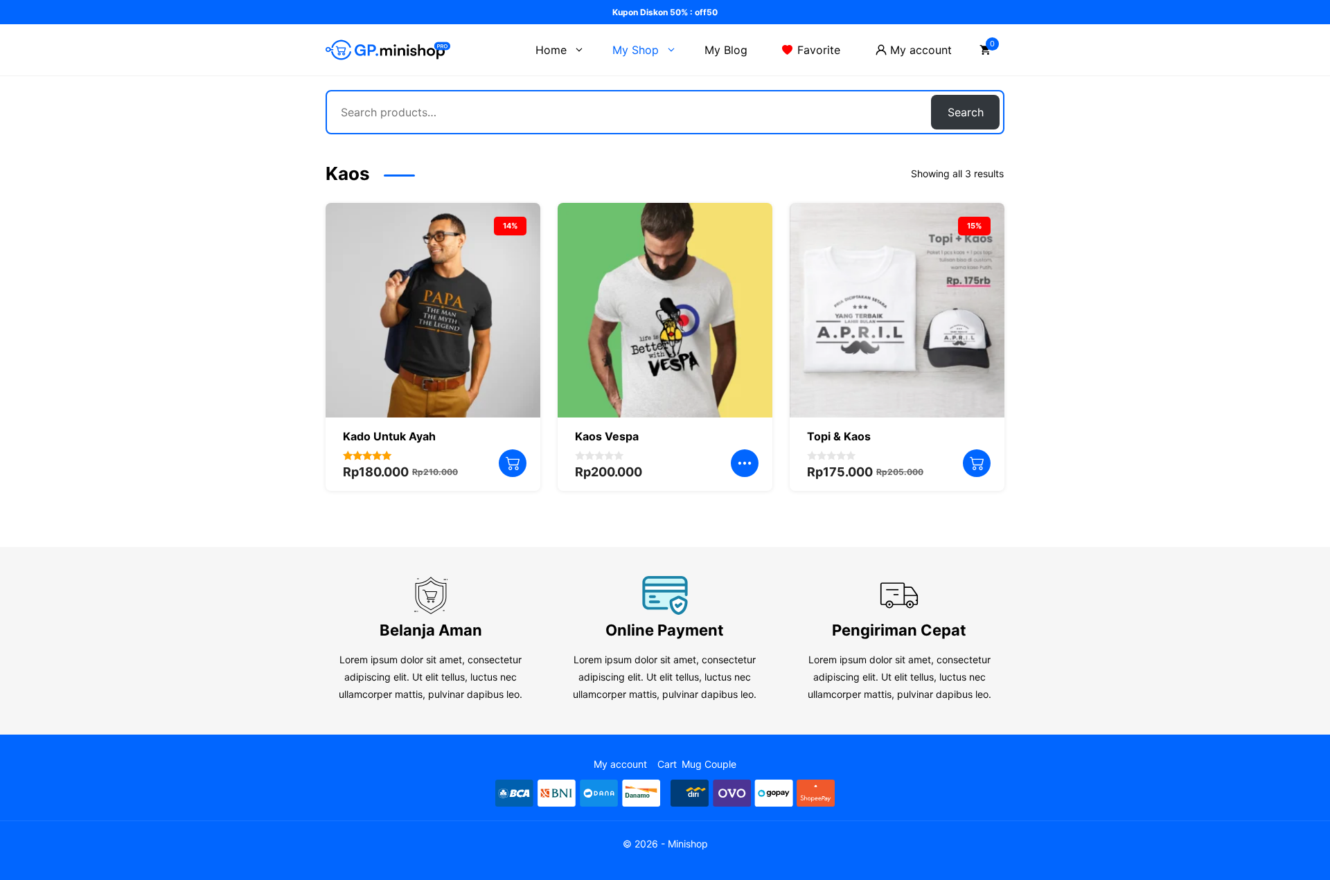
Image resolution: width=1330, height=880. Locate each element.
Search (966, 112)
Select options (745, 463)
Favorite (818, 50)
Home (551, 50)
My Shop (635, 50)
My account (921, 50)
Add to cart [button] (512, 463)
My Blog (725, 50)
